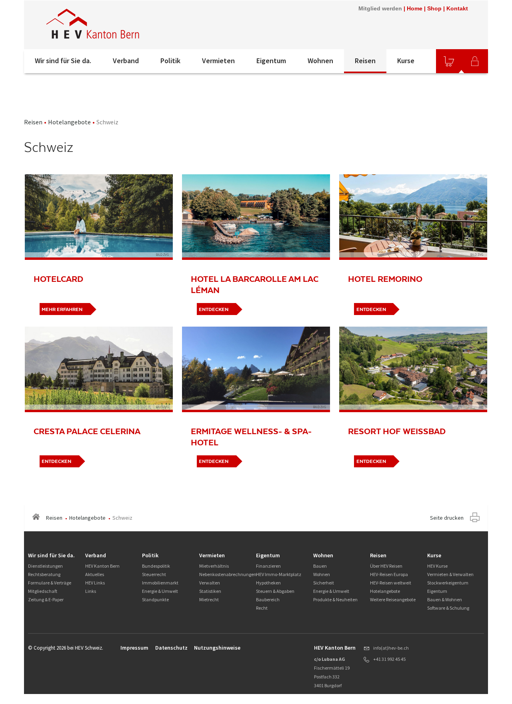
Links (90, 591)
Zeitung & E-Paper (46, 599)
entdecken (213, 309)
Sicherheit (323, 583)
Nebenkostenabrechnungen (227, 574)
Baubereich (268, 599)
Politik (170, 60)
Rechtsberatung (44, 574)
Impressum (134, 647)
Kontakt (457, 8)
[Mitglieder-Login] (475, 61)
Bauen (320, 566)
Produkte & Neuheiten (335, 599)
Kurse (405, 60)
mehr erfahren (62, 309)
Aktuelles (94, 574)
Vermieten (218, 60)
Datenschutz (171, 647)
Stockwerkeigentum (447, 583)
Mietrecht (209, 599)
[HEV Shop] (449, 61)
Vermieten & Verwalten (450, 574)
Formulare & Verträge (49, 583)
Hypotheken (268, 583)
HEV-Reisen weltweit (390, 583)
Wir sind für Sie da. (63, 60)
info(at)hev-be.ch (391, 648)
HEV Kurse (437, 566)
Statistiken (210, 591)
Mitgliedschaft (42, 591)
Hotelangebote (69, 122)
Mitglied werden (380, 8)
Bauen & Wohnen (444, 599)
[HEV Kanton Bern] (131, 25)
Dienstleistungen (45, 566)
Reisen (365, 60)
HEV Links (95, 583)
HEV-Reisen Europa (389, 574)
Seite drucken (447, 517)
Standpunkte (155, 599)
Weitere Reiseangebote (393, 599)
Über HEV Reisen (386, 566)
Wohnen (320, 60)
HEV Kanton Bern (102, 566)
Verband (126, 60)
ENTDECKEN (371, 309)
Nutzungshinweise (217, 647)
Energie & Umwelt (160, 591)
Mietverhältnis (214, 566)
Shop (434, 8)
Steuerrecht (154, 574)
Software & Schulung (448, 608)
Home (414, 8)
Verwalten (209, 583)
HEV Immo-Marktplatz (278, 574)
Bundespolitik (156, 566)
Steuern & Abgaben (275, 591)
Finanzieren (268, 566)
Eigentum (271, 60)
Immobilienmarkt (160, 583)
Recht (262, 608)
